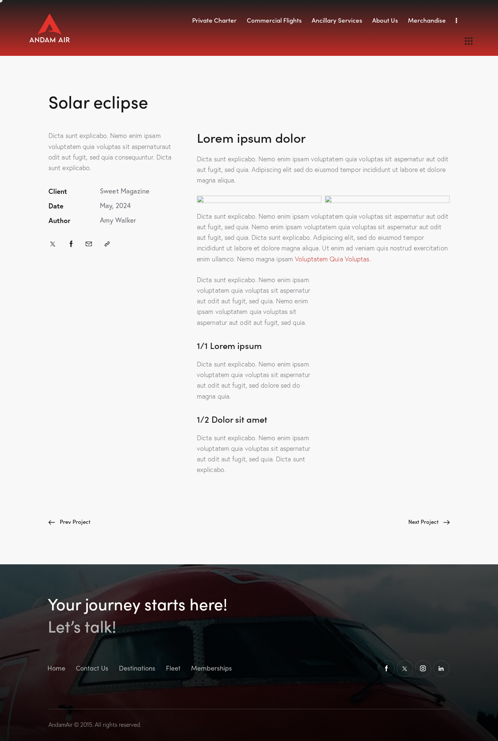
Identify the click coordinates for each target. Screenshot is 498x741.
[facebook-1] (386, 668)
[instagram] (423, 668)
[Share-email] (89, 243)
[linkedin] (441, 668)
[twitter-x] (405, 668)
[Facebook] (71, 243)
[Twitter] (52, 243)
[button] (107, 243)
